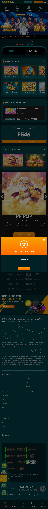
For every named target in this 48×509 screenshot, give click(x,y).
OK (24, 268)
